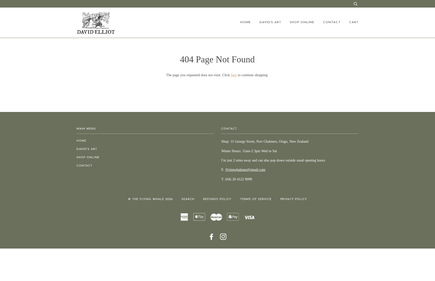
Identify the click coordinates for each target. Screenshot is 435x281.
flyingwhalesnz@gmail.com (245, 170)
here (234, 75)
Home (245, 22)
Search (188, 199)
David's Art (270, 22)
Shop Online (302, 22)
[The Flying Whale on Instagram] (223, 238)
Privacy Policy (293, 199)
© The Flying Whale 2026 (150, 199)
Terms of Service (256, 199)
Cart (353, 22)
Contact (332, 22)
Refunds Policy (217, 199)
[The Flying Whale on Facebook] (211, 238)
